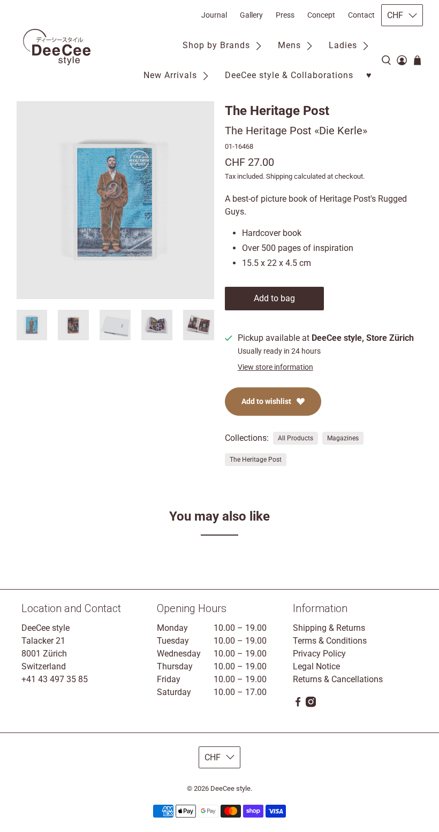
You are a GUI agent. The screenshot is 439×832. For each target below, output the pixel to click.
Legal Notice (316, 666)
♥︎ (369, 75)
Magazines (343, 438)
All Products (295, 438)
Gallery (251, 15)
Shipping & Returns (329, 628)
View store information (275, 367)
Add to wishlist (266, 401)
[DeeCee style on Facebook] (298, 704)
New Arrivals (170, 75)
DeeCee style (230, 788)
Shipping (279, 176)
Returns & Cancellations (338, 679)
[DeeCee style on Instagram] (311, 704)
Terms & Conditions (330, 641)
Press (285, 15)
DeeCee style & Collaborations (289, 75)
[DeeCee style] (56, 47)
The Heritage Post (277, 110)
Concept (321, 15)
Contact (361, 15)
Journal (214, 15)
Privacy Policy (319, 653)
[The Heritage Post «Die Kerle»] (116, 200)
